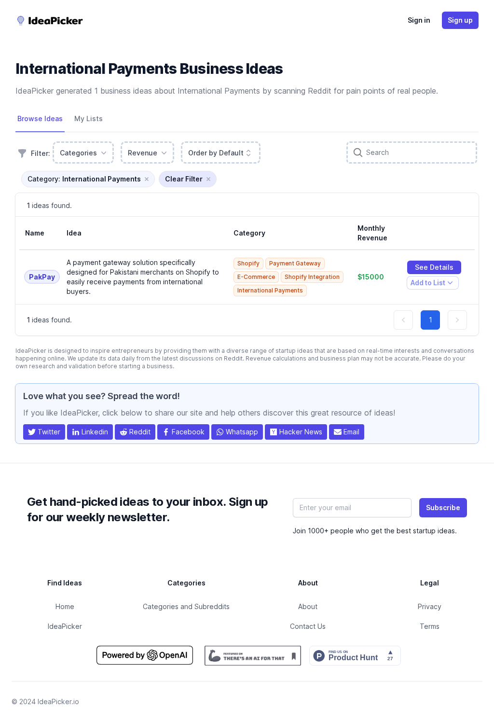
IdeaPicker (65, 626)
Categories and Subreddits (186, 606)
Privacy (429, 606)
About (307, 606)
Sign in (419, 20)
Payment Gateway (295, 263)
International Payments (270, 290)
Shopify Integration (312, 276)
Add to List (427, 284)
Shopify (248, 263)
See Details (434, 267)
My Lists (88, 118)
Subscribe (443, 507)
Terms (429, 626)
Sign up (460, 20)
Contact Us (308, 626)
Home (64, 606)
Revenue (142, 153)
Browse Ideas (40, 118)
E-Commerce (256, 276)
